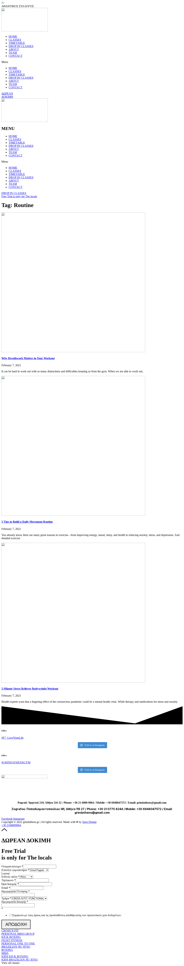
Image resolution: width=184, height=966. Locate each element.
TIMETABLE (17, 42)
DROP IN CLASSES (21, 46)
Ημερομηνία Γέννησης (15, 891)
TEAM (13, 52)
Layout (5, 873)
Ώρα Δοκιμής (10, 884)
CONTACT (15, 55)
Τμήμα (6, 898)
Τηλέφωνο (8, 880)
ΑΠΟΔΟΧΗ (16, 924)
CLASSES (15, 39)
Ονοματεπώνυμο (12, 866)
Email (5, 887)
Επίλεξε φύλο (10, 876)
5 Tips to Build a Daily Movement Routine (27, 521)
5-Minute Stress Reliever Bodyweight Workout (29, 688)
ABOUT (14, 49)
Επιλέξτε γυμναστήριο (15, 870)
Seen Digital (89, 821)
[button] (17, 6)
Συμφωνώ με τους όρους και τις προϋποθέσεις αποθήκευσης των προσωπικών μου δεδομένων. (66, 915)
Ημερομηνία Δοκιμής (14, 901)
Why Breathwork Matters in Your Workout (28, 358)
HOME (13, 36)
